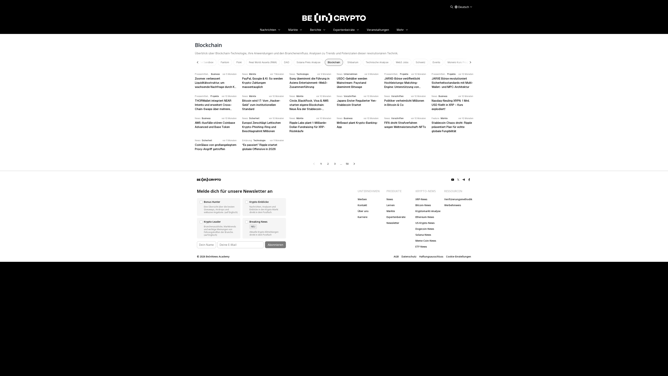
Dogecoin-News (424, 228)
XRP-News (421, 199)
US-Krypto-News (425, 223)
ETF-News (421, 246)
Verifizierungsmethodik (458, 199)
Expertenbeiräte (396, 217)
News (390, 199)
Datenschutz (408, 256)
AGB (396, 256)
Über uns (363, 211)
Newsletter (393, 223)
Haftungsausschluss (431, 256)
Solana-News (423, 234)
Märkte (391, 211)
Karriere (362, 217)
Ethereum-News (424, 217)
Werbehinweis (452, 205)
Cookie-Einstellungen (458, 256)
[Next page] (354, 164)
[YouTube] (452, 179)
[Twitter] (458, 179)
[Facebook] (469, 179)
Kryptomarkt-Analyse (427, 211)
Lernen (391, 205)
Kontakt (362, 205)
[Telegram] (464, 179)
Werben (362, 199)
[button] (218, 207)
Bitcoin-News (423, 205)
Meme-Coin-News (425, 240)
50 (347, 163)
